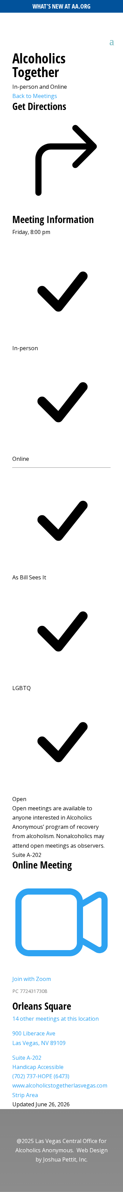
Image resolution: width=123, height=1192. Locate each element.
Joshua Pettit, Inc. (65, 1159)
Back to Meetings (34, 96)
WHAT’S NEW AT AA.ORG (61, 6)
